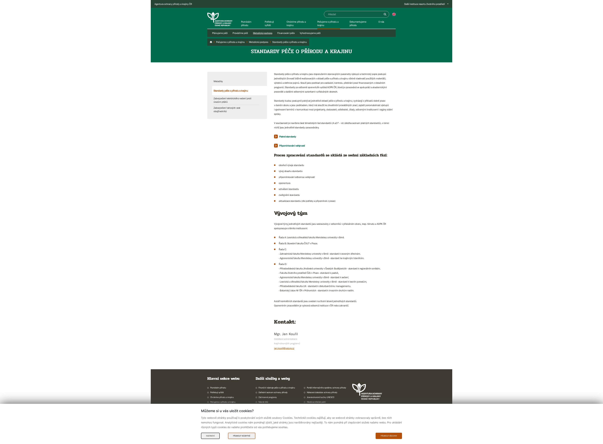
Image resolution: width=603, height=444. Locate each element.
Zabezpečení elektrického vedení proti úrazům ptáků (232, 100)
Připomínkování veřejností (292, 145)
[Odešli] (385, 14)
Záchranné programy (267, 397)
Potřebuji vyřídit (217, 392)
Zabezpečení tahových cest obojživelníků (227, 109)
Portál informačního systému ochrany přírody (326, 387)
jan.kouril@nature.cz (284, 348)
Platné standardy (287, 136)
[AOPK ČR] (211, 42)
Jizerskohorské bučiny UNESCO (320, 397)
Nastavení (210, 436)
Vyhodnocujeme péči (310, 33)
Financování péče (286, 33)
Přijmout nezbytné (241, 436)
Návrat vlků (263, 402)
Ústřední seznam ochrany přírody (273, 392)
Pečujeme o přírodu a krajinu (223, 402)
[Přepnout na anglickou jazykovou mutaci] (394, 14)
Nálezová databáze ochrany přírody (322, 392)
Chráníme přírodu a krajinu (222, 397)
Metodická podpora (262, 33)
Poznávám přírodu (218, 387)
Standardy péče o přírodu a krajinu (231, 90)
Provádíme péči (240, 33)
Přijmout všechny (389, 436)
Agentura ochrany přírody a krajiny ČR (173, 4)
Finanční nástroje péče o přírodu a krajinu (276, 387)
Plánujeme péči (220, 33)
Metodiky (218, 81)
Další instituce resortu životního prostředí (424, 4)
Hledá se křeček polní (316, 402)
